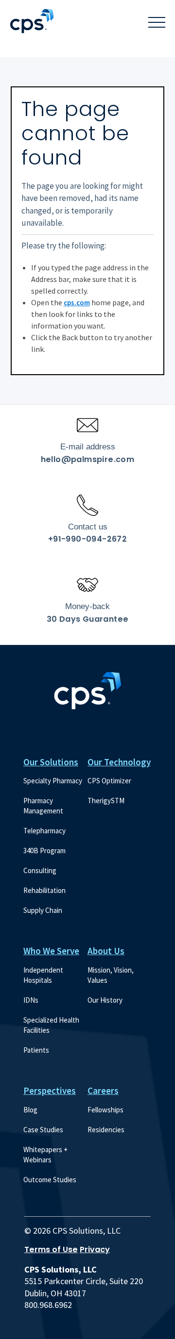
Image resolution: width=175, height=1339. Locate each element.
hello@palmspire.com (88, 459)
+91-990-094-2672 (87, 539)
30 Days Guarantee (88, 619)
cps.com (77, 302)
